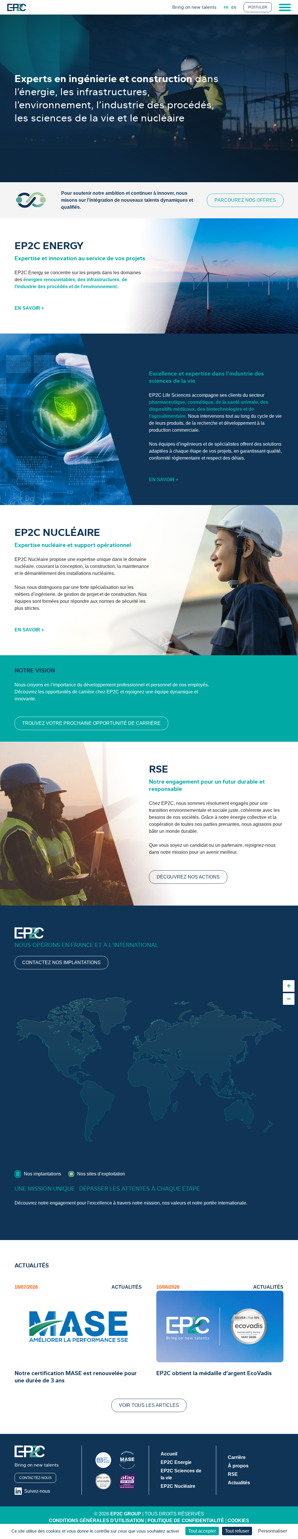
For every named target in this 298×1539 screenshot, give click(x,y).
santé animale (242, 402)
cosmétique (200, 402)
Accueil (169, 1453)
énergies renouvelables (49, 279)
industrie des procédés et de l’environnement (67, 286)
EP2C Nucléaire (178, 1486)
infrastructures (103, 279)
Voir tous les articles (149, 1405)
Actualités (239, 1482)
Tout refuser (237, 1531)
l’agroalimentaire (167, 416)
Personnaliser (272, 1531)
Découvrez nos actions (188, 876)
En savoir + (29, 308)
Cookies (238, 1520)
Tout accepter (202, 1531)
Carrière (237, 1457)
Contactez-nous (35, 1478)
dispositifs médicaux (172, 409)
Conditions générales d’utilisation (96, 1520)
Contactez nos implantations (61, 962)
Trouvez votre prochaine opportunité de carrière (91, 723)
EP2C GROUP (125, 1513)
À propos (238, 1465)
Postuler (257, 7)
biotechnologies (224, 409)
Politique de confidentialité (186, 1520)
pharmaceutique (167, 402)
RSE (233, 1474)
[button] (289, 986)
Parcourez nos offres (245, 200)
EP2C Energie (176, 1462)
